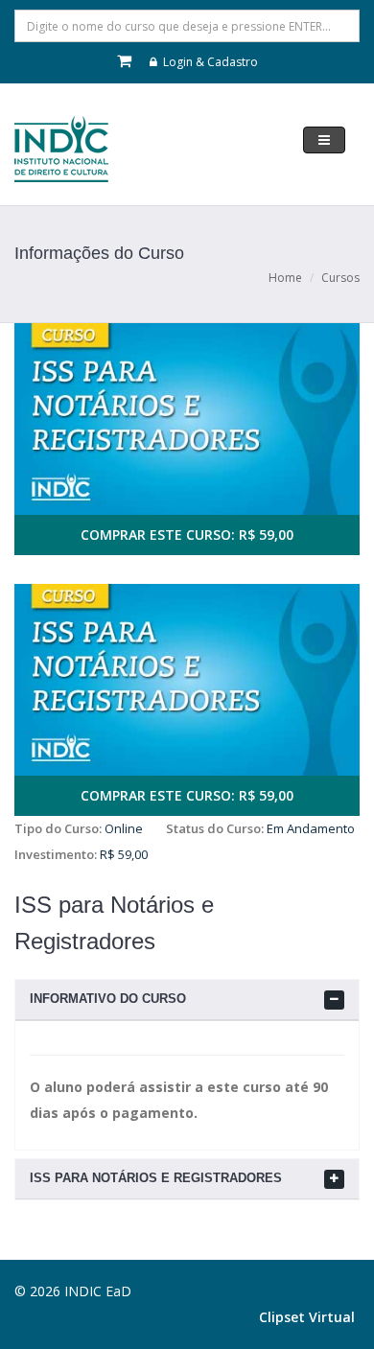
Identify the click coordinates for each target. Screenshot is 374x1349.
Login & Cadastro (209, 62)
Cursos (340, 277)
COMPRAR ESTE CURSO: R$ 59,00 (187, 534)
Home (285, 277)
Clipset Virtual (307, 1317)
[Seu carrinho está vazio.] (125, 62)
